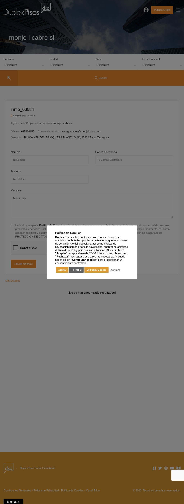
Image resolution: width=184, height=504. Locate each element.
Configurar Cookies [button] (96, 269)
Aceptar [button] (62, 269)
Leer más (115, 269)
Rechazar (76, 269)
